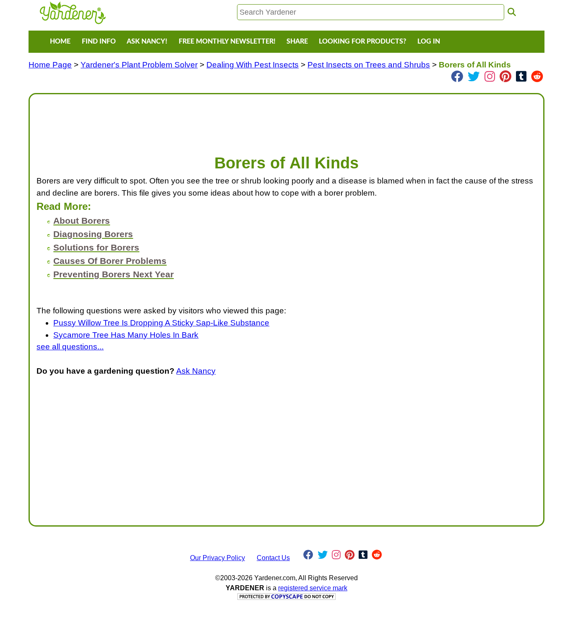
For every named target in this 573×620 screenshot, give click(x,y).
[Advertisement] (286, 120)
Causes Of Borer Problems (110, 261)
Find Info (99, 41)
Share (297, 41)
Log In (428, 41)
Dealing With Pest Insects (252, 64)
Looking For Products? (362, 41)
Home (60, 41)
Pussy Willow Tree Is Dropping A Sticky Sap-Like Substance (161, 322)
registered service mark (312, 588)
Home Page (50, 64)
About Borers (81, 220)
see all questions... (70, 346)
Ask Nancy (196, 371)
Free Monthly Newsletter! (227, 41)
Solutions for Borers (96, 247)
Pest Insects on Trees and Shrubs (368, 64)
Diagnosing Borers (93, 234)
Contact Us (273, 557)
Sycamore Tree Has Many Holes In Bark (125, 335)
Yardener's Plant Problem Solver (139, 64)
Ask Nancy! (147, 41)
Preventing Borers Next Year (113, 274)
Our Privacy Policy (217, 557)
